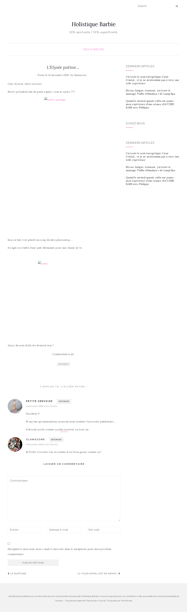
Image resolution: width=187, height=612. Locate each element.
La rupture (17, 573)
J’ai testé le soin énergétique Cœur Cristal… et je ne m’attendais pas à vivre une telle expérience (152, 80)
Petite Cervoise (39, 401)
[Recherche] (176, 6)
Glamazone (80, 75)
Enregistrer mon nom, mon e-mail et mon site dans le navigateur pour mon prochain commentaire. (59, 551)
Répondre (64, 401)
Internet (63, 364)
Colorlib (102, 600)
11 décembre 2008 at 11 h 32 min (41, 406)
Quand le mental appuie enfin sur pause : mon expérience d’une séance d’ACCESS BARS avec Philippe (150, 104)
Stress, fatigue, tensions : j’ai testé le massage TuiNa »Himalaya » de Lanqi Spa (150, 92)
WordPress (126, 600)
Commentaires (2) (63, 354)
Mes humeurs (93, 49)
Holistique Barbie (94, 24)
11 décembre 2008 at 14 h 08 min (42, 444)
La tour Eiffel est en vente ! (98, 573)
